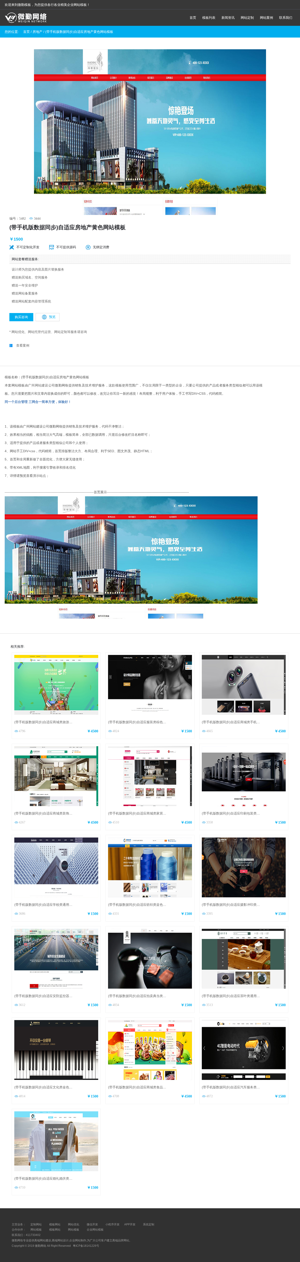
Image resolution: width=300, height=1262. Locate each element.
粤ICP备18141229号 (86, 1245)
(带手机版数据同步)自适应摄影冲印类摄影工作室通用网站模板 (247, 904)
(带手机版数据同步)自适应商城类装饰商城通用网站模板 (54, 813)
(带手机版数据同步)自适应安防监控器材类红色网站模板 (54, 996)
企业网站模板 (95, 1229)
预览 (52, 317)
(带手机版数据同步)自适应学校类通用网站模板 (48, 904)
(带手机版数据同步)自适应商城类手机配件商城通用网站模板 (245, 722)
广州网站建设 (38, 385)
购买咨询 (21, 317)
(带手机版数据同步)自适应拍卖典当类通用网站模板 (145, 996)
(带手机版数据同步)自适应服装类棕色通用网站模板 (145, 722)
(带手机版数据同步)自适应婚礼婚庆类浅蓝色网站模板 (53, 1178)
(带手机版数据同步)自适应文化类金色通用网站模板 (51, 1087)
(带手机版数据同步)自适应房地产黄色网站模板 (79, 32)
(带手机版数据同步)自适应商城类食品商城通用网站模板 (148, 1087)
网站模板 (36, 1229)
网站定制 (247, 17)
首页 (193, 17)
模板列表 (208, 17)
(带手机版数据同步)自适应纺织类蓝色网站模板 (142, 904)
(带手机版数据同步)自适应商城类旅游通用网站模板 (51, 722)
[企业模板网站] (26, 18)
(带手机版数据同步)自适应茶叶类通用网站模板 (236, 996)
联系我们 (285, 17)
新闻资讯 (228, 17)
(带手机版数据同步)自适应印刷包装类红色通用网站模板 (242, 813)
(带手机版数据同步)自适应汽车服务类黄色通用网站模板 (242, 1087)
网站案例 (266, 17)
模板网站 (54, 1229)
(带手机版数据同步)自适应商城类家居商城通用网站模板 (148, 813)
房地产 (37, 32)
